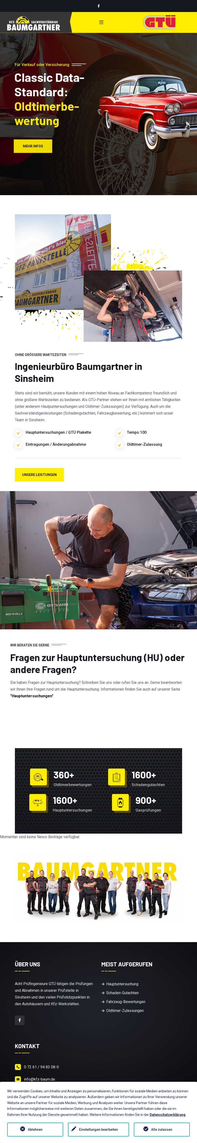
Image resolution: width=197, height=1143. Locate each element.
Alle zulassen (161, 1129)
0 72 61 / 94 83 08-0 (41, 1067)
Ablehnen (35, 1129)
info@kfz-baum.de (39, 1079)
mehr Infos (34, 146)
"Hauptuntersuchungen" (31, 696)
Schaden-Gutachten (122, 993)
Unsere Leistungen (39, 475)
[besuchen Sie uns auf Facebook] (99, 6)
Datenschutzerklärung (167, 1115)
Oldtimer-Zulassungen (125, 1010)
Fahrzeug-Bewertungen (125, 1001)
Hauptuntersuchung (122, 984)
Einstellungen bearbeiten (98, 1129)
